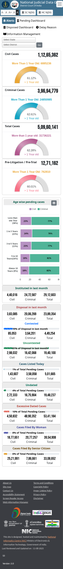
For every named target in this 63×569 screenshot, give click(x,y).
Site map (7, 487)
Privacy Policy (39, 495)
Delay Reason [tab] (47, 27)
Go (39, 45)
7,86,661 (31, 458)
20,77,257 (31, 437)
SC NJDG (29, 12)
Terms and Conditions (43, 483)
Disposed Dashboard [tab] (19, 27)
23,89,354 (50, 314)
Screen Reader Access (13, 498)
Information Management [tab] (23, 34)
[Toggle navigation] (59, 4)
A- (2, 12)
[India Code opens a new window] (52, 524)
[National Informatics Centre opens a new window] (31, 532)
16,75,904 (30, 395)
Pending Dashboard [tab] (32, 20)
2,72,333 (12, 395)
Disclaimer (38, 498)
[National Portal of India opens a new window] (42, 513)
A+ (10, 12)
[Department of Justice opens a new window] (13, 524)
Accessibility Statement (14, 495)
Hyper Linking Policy (42, 491)
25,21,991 (13, 458)
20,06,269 (30, 314)
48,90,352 (30, 416)
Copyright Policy (40, 487)
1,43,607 (13, 374)
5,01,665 (50, 374)
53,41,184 (50, 416)
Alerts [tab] (10, 20)
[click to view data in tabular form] (54, 203)
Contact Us (8, 491)
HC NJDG (46, 12)
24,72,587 (30, 295)
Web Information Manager (15, 502)
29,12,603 (50, 295)
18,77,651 (13, 437)
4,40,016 (12, 295)
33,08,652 (50, 458)
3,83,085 (12, 314)
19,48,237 (50, 395)
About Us (7, 483)
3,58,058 (31, 374)
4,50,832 (12, 416)
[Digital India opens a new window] (21, 513)
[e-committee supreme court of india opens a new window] (34, 524)
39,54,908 (50, 437)
